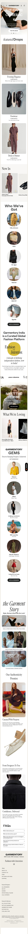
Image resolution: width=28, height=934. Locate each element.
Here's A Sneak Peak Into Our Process (14, 649)
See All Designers (14, 324)
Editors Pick (5, 909)
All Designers (5, 887)
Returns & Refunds (7, 876)
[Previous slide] (2, 16)
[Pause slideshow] (11, 33)
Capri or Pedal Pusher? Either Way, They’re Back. (14, 628)
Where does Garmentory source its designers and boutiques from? (13, 837)
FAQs (3, 874)
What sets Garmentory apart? (10, 834)
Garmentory (16, 918)
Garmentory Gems (7, 907)
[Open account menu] (21, 5)
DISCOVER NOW (14, 26)
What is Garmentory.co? (8, 830)
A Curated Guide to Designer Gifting (14, 668)
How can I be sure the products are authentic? (11, 841)
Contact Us (5, 872)
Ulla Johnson (5, 895)
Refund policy (17, 920)
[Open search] (6, 5)
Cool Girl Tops (6, 911)
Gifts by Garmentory (7, 905)
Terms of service (20, 921)
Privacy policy (10, 920)
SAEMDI (4, 891)
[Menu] (3, 5)
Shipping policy (14, 923)
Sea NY (3, 889)
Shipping (4, 878)
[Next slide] (26, 16)
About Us (4, 870)
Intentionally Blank (7, 893)
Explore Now (14, 406)
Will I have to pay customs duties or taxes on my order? (13, 845)
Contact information (9, 921)
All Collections (6, 903)
